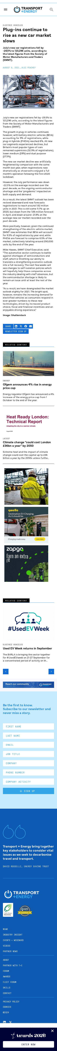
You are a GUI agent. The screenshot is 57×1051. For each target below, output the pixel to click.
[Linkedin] (4, 1022)
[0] (26, 542)
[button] (16, 326)
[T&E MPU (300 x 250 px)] (26, 580)
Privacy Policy (11, 1001)
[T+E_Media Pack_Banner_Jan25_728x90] (28, 686)
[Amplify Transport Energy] (26, 503)
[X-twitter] (10, 1022)
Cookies (7, 1006)
